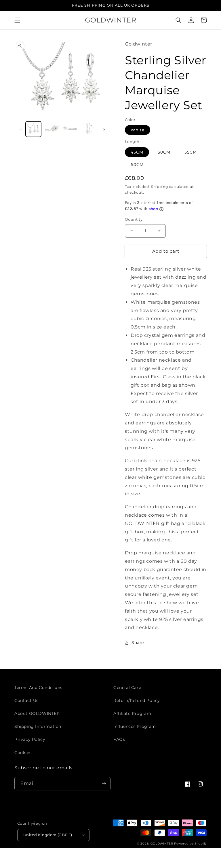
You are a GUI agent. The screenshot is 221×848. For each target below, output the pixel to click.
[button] (17, 20)
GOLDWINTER (161, 843)
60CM (137, 164)
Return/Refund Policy (136, 700)
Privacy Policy (29, 739)
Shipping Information (37, 726)
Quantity (133, 219)
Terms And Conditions (38, 687)
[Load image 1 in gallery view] (33, 129)
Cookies (22, 752)
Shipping (159, 186)
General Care (127, 687)
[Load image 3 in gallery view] (70, 129)
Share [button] (138, 642)
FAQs (119, 739)
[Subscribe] (104, 783)
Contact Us (26, 700)
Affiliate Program (132, 713)
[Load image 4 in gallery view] (88, 129)
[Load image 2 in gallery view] (52, 129)
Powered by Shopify (190, 843)
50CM (164, 152)
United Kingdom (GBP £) (47, 834)
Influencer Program (134, 726)
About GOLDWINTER (37, 713)
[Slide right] (104, 129)
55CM (190, 152)
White (137, 130)
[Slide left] (20, 129)
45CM (137, 152)
